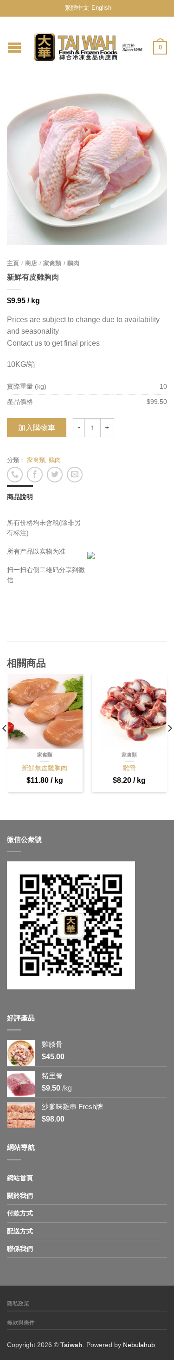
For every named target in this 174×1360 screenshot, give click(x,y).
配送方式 (20, 1231)
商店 (31, 263)
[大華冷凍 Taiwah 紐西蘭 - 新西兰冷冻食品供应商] (88, 44)
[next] (169, 747)
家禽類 (52, 263)
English (101, 8)
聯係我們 (20, 1248)
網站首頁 (20, 1178)
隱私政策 (18, 1303)
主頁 (13, 263)
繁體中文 (77, 8)
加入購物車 (36, 428)
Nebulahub (139, 1344)
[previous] (4, 747)
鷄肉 (73, 263)
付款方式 (20, 1213)
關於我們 (20, 1195)
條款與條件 (21, 1322)
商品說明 (20, 496)
